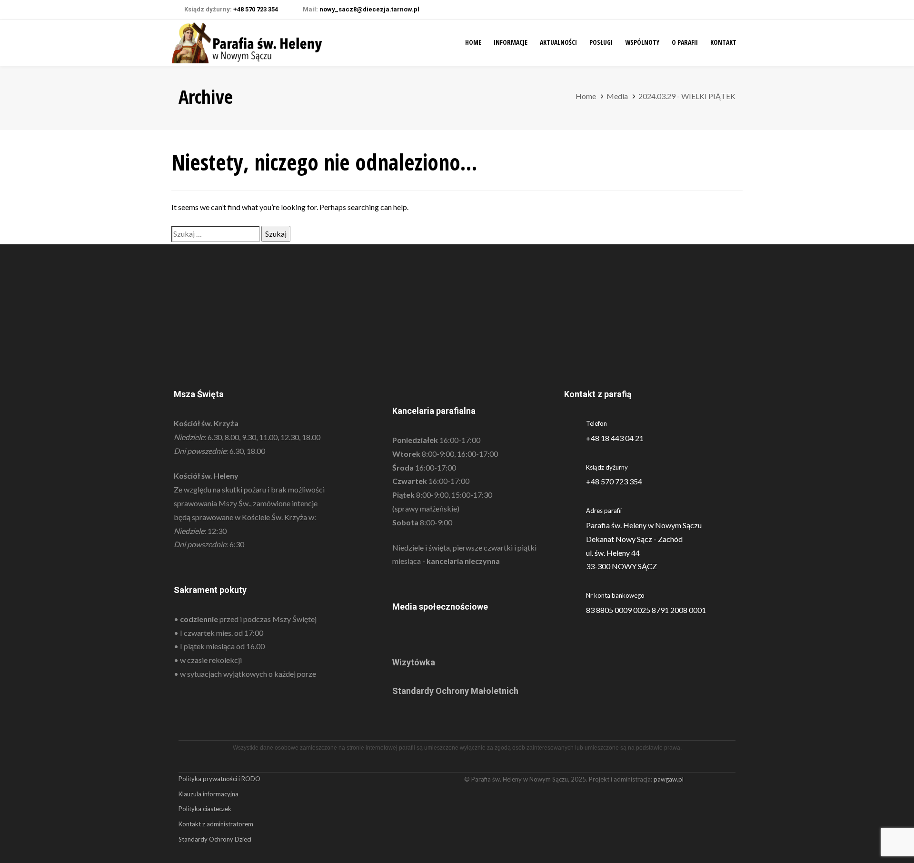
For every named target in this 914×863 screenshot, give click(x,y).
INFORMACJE (510, 42)
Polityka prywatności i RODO (219, 779)
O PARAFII (685, 42)
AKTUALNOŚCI (558, 42)
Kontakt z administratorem (216, 824)
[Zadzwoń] (652, 475)
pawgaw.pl (669, 779)
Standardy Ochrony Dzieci (215, 839)
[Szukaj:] (215, 234)
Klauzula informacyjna (208, 794)
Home (473, 42)
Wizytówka (413, 662)
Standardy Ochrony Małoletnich (455, 691)
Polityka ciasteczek (205, 809)
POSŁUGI (601, 42)
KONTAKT (723, 42)
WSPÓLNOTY (642, 42)
